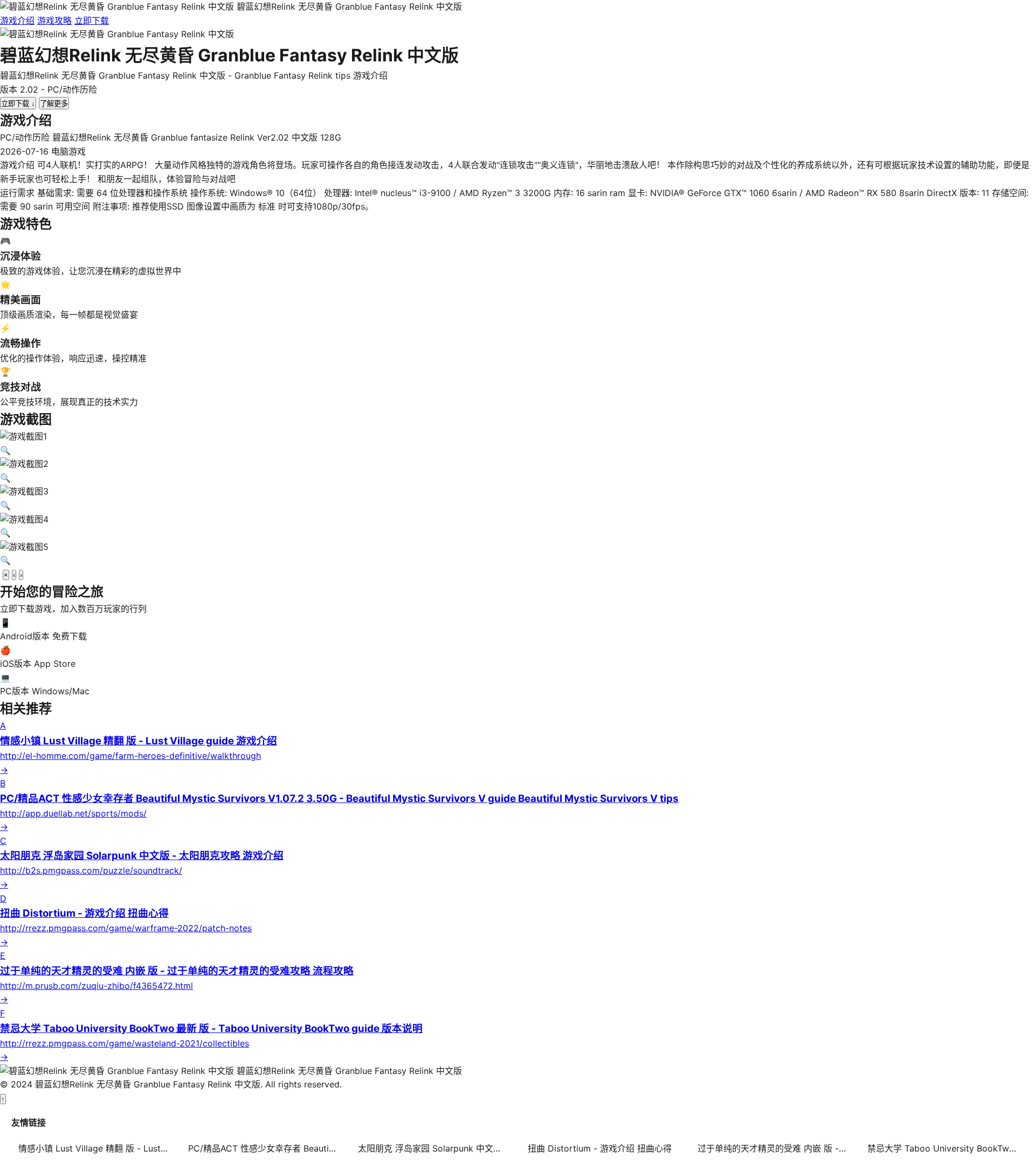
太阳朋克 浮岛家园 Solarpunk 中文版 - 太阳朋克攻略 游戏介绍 (436, 1148)
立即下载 (91, 20)
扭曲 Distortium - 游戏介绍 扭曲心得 (600, 1148)
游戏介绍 (17, 20)
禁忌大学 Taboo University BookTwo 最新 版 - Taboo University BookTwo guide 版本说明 (945, 1148)
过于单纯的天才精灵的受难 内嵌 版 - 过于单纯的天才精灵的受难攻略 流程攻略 (776, 1148)
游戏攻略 (54, 20)
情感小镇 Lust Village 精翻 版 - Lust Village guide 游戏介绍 (96, 1148)
